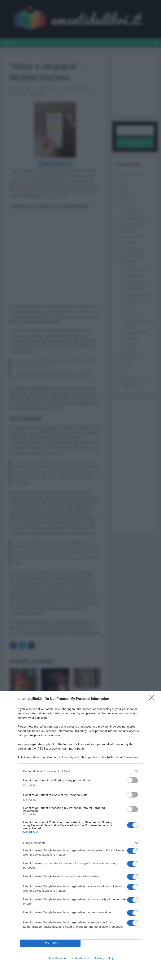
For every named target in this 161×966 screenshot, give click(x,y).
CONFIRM (50, 943)
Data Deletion (57, 958)
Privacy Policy (104, 958)
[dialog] (80, 828)
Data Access (80, 958)
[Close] (153, 699)
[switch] (132, 780)
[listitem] (80, 771)
